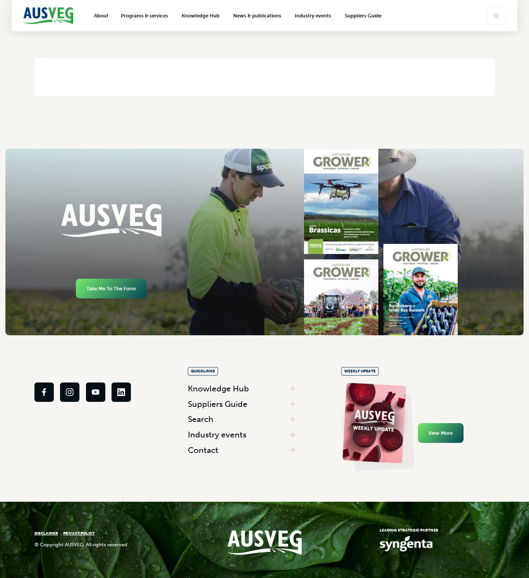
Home (56, 76)
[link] (44, 392)
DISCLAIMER (46, 533)
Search (200, 419)
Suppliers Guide (217, 404)
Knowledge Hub (218, 388)
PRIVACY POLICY (78, 533)
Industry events (217, 434)
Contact (203, 450)
